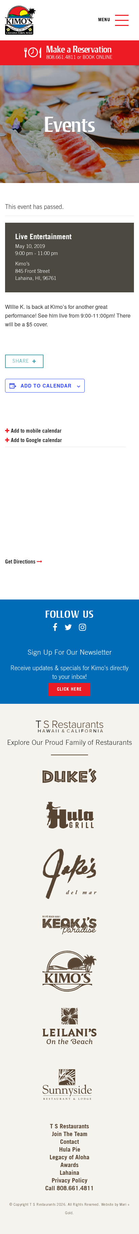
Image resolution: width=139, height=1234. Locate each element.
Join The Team (69, 1134)
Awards (69, 1165)
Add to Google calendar (35, 440)
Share (20, 361)
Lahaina (69, 1173)
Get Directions (21, 562)
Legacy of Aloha (69, 1158)
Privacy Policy (69, 1181)
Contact (69, 1142)
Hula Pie (69, 1150)
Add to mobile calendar (35, 431)
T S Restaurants (69, 1127)
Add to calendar (46, 385)
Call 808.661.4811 (69, 1189)
